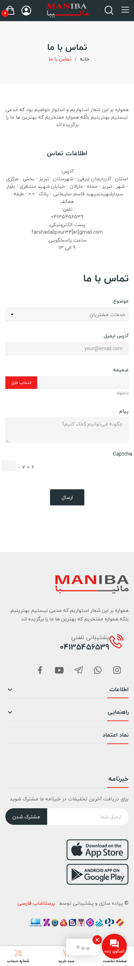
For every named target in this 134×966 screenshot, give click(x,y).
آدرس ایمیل (116, 335)
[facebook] (40, 671)
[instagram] (117, 671)
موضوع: (120, 300)
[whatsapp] (98, 671)
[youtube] (59, 671)
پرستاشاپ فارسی (36, 903)
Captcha (122, 454)
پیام (124, 410)
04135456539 (84, 647)
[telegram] (78, 671)
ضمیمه (121, 369)
